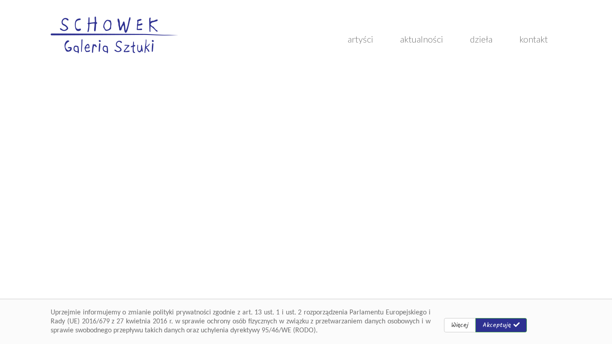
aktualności (421, 39)
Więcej (460, 325)
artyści (360, 39)
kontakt (533, 39)
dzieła (481, 39)
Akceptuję (498, 325)
